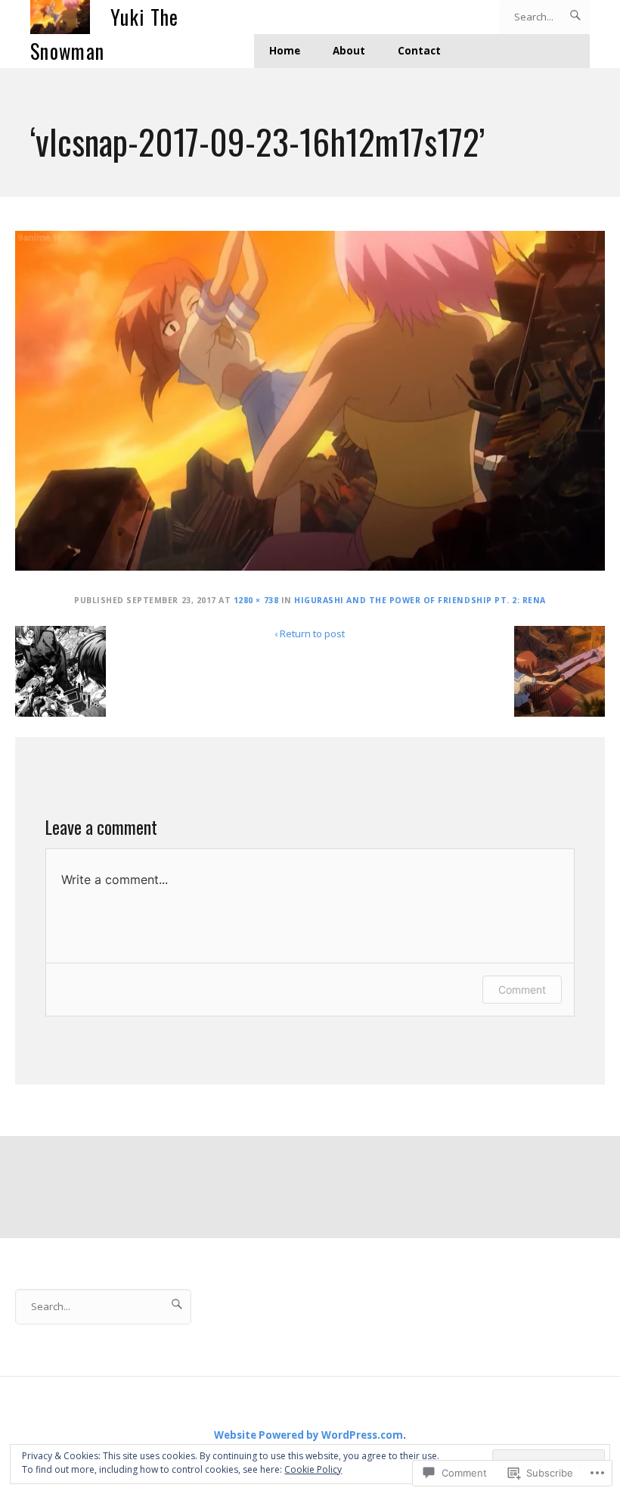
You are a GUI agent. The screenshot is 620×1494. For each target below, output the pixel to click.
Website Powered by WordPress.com (308, 1435)
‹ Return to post (309, 633)
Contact (419, 51)
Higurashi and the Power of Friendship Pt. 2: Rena (420, 600)
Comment (522, 989)
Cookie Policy (313, 1469)
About (349, 51)
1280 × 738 (256, 600)
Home (284, 51)
